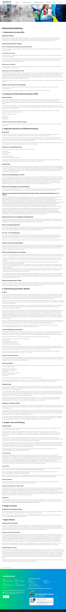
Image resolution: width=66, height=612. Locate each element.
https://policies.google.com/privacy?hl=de (17, 516)
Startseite (4, 567)
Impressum (4, 610)
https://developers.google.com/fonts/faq (38, 515)
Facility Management (38, 2)
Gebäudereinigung (26, 2)
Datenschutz (8, 610)
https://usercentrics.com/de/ (43, 334)
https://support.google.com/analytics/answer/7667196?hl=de (26, 502)
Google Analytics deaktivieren (49, 476)
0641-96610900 (34, 584)
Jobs (55, 2)
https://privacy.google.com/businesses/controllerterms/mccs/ (16, 450)
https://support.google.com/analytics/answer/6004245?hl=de (16, 473)
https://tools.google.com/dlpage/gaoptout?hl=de (33, 469)
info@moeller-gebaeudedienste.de (35, 585)
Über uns (18, 2)
